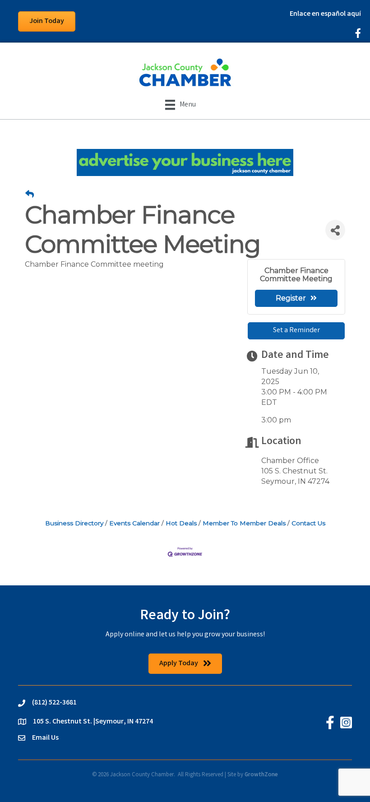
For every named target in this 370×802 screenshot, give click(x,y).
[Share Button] (335, 230)
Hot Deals (181, 523)
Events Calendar (134, 523)
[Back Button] (29, 194)
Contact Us (308, 523)
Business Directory (74, 523)
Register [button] (291, 298)
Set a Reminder (296, 330)
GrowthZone (261, 775)
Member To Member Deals (244, 523)
